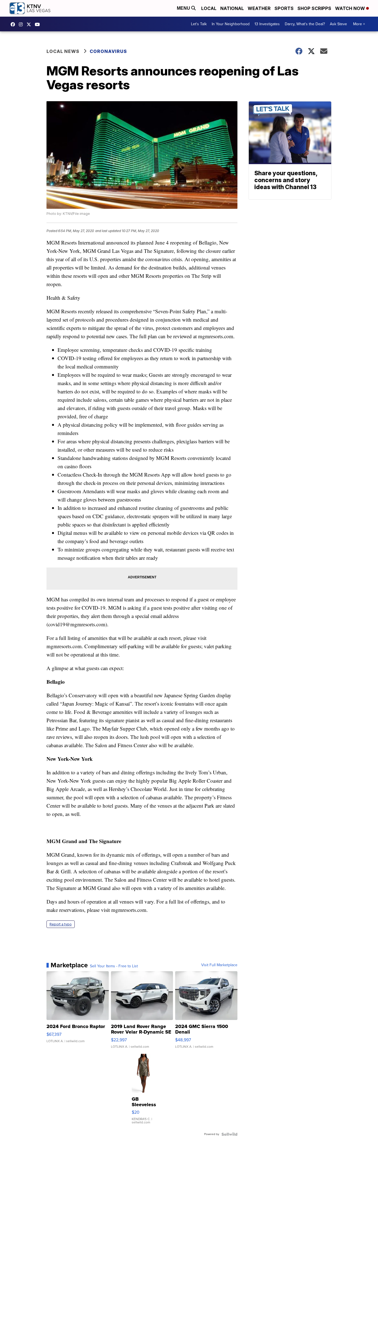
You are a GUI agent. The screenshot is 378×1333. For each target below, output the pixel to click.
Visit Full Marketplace (219, 965)
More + (359, 24)
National (232, 8)
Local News (62, 51)
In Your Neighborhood (231, 24)
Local (208, 8)
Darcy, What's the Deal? (305, 24)
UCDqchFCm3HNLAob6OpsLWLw (39, 24)
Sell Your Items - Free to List (114, 966)
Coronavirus (108, 51)
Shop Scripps (314, 8)
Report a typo (61, 924)
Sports (284, 8)
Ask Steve (338, 24)
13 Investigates (267, 24)
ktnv (22, 24)
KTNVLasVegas (14, 24)
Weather (259, 8)
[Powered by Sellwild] (229, 1134)
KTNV (30, 24)
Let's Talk (199, 24)
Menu (184, 8)
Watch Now (350, 8)
